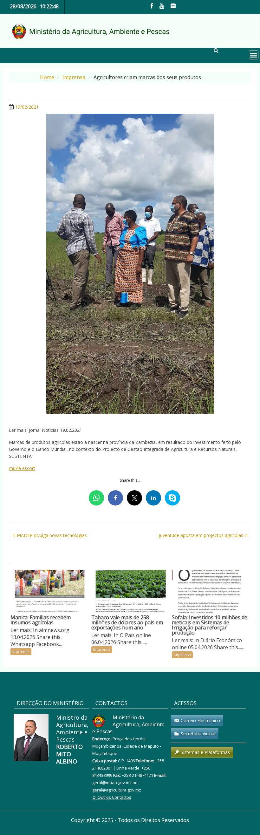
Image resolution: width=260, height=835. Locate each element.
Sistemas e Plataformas (205, 752)
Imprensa (20, 651)
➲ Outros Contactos (111, 797)
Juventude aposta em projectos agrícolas (201, 535)
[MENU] (253, 55)
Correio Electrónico (200, 720)
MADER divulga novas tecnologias (52, 535)
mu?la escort (22, 468)
